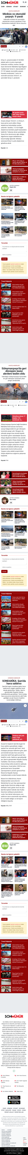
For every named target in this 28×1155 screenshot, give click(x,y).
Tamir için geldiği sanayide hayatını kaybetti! (5, 236)
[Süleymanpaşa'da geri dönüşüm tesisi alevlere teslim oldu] (14, 391)
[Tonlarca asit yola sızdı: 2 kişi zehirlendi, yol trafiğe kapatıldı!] (21, 860)
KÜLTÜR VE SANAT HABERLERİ (8, 1146)
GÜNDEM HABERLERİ (6, 1132)
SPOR (2, 1110)
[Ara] (23, 2)
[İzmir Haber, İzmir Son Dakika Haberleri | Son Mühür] (9, 2)
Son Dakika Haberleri (8, 1091)
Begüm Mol (5, 50)
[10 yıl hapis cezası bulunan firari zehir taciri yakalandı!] (7, 202)
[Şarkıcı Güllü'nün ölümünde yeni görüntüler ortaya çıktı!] (7, 860)
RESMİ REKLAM (18, 1112)
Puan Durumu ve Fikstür (6, 1086)
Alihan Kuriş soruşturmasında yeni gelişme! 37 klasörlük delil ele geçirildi (20, 879)
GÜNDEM (9, 6)
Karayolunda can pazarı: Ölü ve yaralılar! (20, 235)
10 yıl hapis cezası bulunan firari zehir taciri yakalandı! (7, 208)
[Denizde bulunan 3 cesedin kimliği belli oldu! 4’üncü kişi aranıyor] (7, 216)
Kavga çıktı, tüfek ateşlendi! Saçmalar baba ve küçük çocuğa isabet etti (20, 208)
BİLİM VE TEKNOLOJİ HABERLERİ (9, 1143)
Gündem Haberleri (14, 678)
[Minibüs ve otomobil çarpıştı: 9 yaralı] (14, 36)
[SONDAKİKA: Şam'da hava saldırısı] (14, 711)
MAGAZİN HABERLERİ (6, 1138)
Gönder (4, 259)
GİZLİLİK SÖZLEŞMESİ (6, 1131)
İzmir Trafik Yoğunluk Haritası (21, 1081)
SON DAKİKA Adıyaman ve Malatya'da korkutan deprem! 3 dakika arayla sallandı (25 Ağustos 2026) (7, 895)
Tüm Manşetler (20, 1086)
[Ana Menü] (25, 2)
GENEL (24, 1110)
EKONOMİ (23, 6)
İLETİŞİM (9, 1130)
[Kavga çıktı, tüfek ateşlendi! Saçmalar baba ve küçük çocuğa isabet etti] (21, 202)
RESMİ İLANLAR (9, 1112)
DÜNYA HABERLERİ (6, 1140)
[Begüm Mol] (4, 188)
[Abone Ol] (26, 46)
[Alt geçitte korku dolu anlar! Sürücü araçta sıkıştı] (21, 216)
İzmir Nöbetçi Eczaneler (5, 1076)
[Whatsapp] (14, 1071)
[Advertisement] (14, 94)
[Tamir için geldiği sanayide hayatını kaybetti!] (7, 230)
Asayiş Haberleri (14, 11)
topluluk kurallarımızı (15, 264)
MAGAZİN (8, 1110)
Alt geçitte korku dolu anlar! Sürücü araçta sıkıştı (20, 222)
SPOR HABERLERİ (5, 1137)
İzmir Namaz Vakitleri (5, 1081)
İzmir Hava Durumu (21, 1075)
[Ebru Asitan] (4, 500)
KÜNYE (3, 1130)
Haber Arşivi (20, 1091)
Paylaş (4, 46)
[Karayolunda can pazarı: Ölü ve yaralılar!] (21, 230)
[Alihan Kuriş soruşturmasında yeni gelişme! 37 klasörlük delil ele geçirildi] (21, 873)
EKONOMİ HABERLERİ (6, 1135)
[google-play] (14, 1102)
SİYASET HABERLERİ (6, 1134)
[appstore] (14, 1098)
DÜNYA (19, 1110)
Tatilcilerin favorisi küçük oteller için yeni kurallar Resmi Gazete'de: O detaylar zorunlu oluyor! (7, 879)
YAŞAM (14, 1110)
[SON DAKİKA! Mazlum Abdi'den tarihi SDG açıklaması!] (21, 887)
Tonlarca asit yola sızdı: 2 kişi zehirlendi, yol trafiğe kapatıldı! (21, 866)
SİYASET (15, 6)
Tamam (19, 1153)
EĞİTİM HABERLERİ (6, 1144)
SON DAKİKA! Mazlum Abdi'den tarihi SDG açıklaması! (20, 893)
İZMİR (2, 6)
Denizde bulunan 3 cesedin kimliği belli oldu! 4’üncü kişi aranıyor (7, 222)
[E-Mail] (11, 190)
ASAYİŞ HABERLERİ (6, 1141)
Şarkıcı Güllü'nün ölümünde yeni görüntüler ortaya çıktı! (6, 866)
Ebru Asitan (4, 405)
